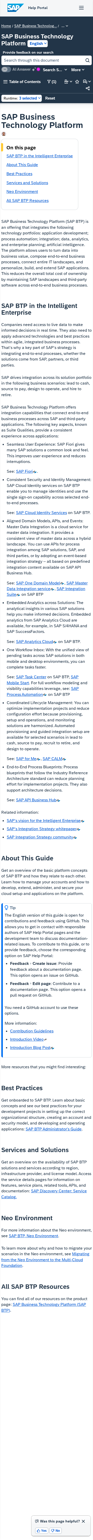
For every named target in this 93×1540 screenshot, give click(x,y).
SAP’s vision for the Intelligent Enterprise (44, 820)
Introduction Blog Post (30, 1047)
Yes (42, 1531)
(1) (51, 81)
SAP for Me (26, 758)
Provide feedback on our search (28, 52)
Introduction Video (27, 1039)
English (36, 43)
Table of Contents (22, 81)
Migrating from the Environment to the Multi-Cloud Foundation (45, 1260)
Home (6, 26)
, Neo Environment (33, 1236)
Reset (50, 98)
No (55, 1531)
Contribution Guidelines (31, 1031)
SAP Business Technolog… (35, 26)
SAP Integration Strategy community (40, 837)
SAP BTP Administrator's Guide (54, 1129)
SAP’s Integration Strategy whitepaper (41, 829)
